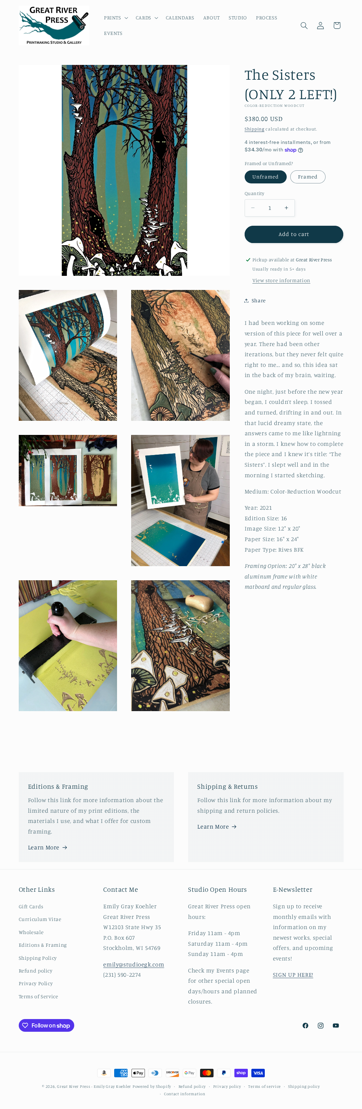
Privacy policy (227, 1086)
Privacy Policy (36, 983)
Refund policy (36, 971)
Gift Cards (31, 906)
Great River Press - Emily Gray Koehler (94, 1086)
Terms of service (264, 1086)
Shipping (254, 129)
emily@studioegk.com (133, 964)
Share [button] (259, 300)
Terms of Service (38, 996)
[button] (115, 17)
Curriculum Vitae (40, 919)
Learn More (43, 847)
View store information (281, 280)
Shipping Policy (38, 958)
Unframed (265, 177)
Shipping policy (304, 1086)
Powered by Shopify (152, 1086)
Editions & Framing (43, 945)
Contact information (184, 1093)
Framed (308, 177)
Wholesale (31, 932)
